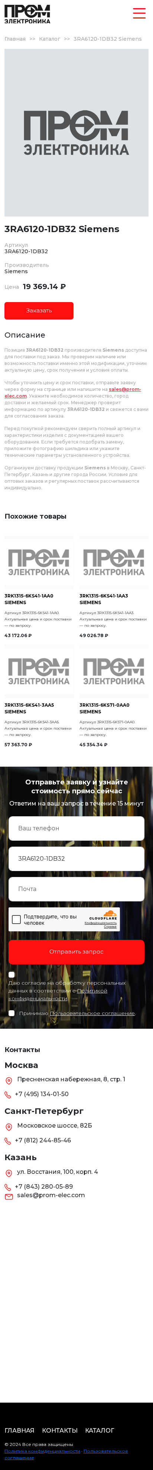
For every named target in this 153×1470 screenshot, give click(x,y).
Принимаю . (77, 1013)
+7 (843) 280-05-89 (44, 1186)
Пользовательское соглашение (92, 1013)
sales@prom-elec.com (51, 1195)
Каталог (49, 39)
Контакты (60, 1430)
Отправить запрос (76, 951)
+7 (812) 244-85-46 (43, 1140)
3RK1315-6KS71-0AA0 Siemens (104, 708)
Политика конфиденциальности (42, 1451)
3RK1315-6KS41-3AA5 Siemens (29, 708)
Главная (15, 39)
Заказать (39, 310)
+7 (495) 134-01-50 (42, 1094)
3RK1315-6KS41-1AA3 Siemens (103, 599)
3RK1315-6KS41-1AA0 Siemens (28, 599)
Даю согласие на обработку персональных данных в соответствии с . (67, 991)
